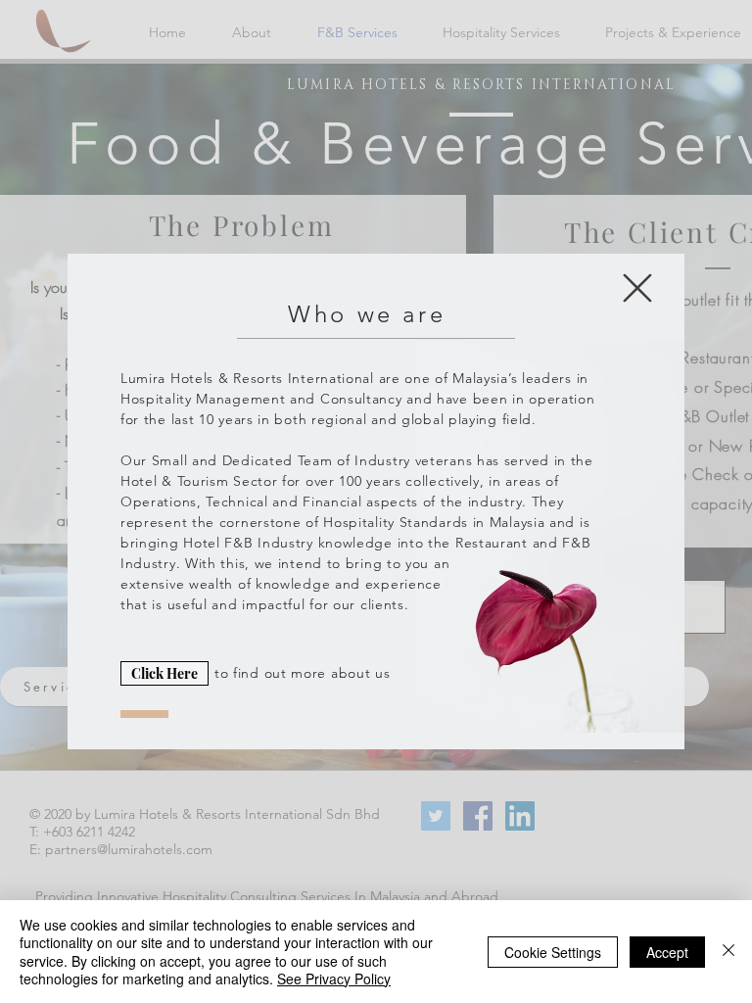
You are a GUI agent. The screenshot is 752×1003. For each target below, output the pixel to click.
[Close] (728, 951)
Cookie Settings (552, 952)
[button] (637, 288)
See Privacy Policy (334, 978)
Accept (667, 952)
